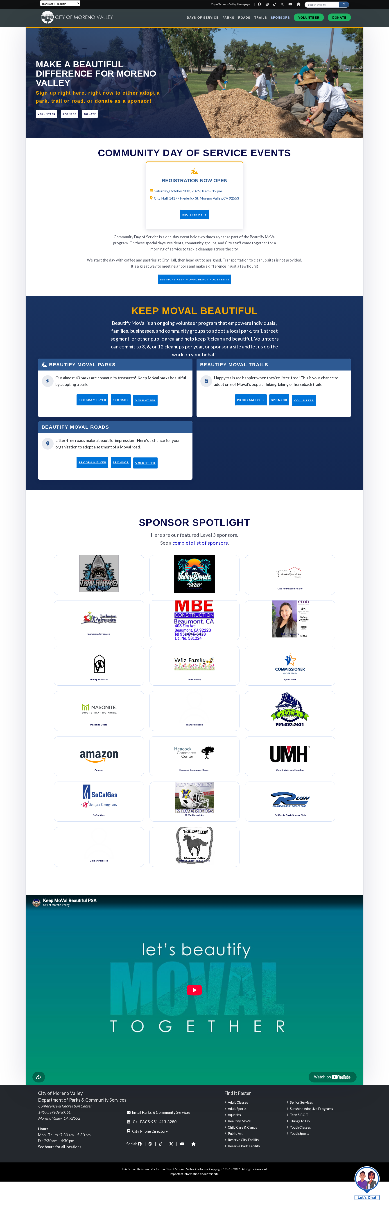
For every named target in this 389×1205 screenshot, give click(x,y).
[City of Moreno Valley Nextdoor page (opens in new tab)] (193, 1143)
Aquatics (234, 1115)
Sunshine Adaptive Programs (311, 1109)
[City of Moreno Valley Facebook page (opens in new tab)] (140, 1143)
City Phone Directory (150, 1131)
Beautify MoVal (239, 1121)
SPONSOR (70, 114)
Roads (244, 17)
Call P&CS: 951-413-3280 (154, 1121)
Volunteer (308, 17)
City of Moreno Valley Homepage (230, 4)
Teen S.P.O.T (299, 1115)
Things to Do (300, 1121)
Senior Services (301, 1102)
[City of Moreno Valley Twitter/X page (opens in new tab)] (171, 1143)
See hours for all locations (59, 1146)
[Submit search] (344, 4)
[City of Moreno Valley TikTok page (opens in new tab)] (161, 1143)
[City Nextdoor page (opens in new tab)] (300, 4)
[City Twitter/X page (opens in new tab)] (283, 4)
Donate (339, 17)
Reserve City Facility (243, 1140)
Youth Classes (300, 1127)
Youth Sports (299, 1133)
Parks (228, 17)
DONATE (90, 114)
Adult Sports (237, 1109)
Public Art (235, 1133)
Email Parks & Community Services (161, 1112)
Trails (260, 17)
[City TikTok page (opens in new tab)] (275, 4)
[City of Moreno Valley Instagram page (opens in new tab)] (151, 1143)
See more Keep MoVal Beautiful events (194, 279)
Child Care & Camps (242, 1127)
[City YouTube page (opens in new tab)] (291, 4)
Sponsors (280, 17)
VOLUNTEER (46, 114)
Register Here (194, 214)
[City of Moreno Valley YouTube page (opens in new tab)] (182, 1143)
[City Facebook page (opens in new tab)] (260, 4)
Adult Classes (238, 1102)
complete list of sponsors (200, 543)
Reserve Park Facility (244, 1146)
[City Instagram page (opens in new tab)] (268, 4)
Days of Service (203, 17)
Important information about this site (194, 1174)
